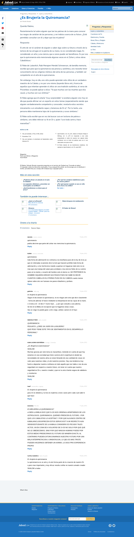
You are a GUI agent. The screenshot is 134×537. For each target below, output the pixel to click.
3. (20, 139)
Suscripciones (51, 513)
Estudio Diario (51, 511)
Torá (68, 526)
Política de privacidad (99, 531)
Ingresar (69, 2)
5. (56, 145)
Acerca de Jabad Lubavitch (95, 508)
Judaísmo (15, 8)
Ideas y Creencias (28, 8)
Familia (40, 8)
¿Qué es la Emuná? (35, 201)
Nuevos (33, 228)
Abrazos (31, 208)
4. (56, 133)
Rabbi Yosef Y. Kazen (56, 526)
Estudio (6, 8)
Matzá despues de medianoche (73, 201)
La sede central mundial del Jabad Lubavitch (79, 524)
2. (20, 136)
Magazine (34, 509)
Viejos (38, 228)
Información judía (80, 526)
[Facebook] (110, 525)
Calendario (51, 509)
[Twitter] (113, 525)
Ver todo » (60, 188)
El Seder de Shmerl (69, 208)
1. (20, 133)
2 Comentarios (32, 215)
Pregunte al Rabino (89, 2)
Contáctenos (111, 531)
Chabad (43, 524)
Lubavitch (48, 524)
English (93, 72)
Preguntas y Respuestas (28, 14)
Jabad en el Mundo (93, 511)
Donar (118, 2)
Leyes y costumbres (45, 14)
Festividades (74, 508)
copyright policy (57, 168)
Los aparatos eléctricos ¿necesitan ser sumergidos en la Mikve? (36, 184)
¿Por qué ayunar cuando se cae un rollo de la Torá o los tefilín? (71, 184)
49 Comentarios (32, 204)
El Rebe (90, 509)
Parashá (73, 509)
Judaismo (72, 526)
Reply (29, 246)
